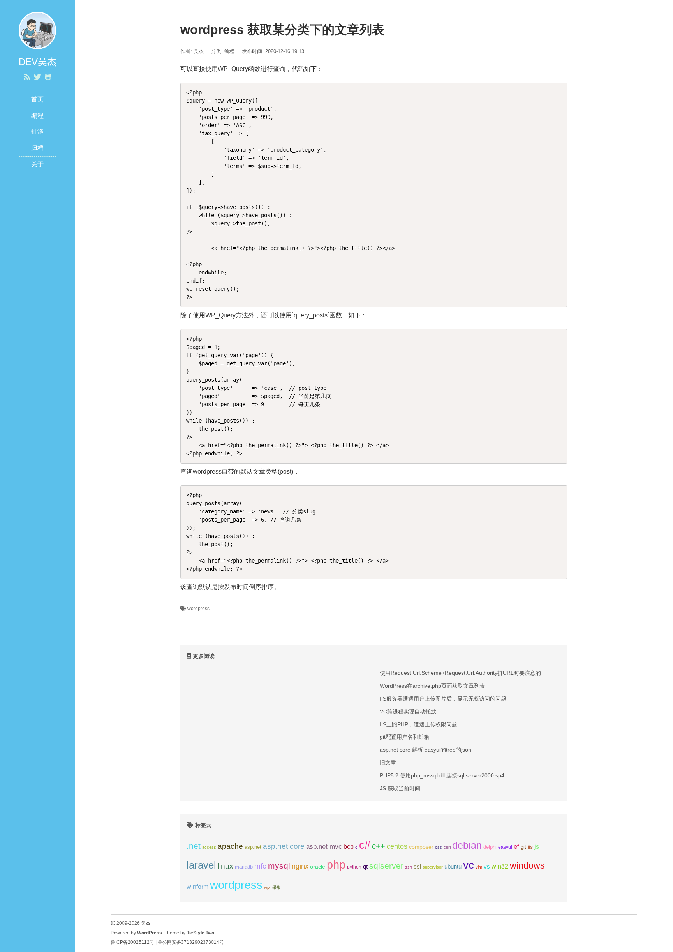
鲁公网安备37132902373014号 (191, 942)
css (438, 847)
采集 (276, 887)
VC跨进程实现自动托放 (408, 711)
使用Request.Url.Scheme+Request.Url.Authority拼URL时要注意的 (460, 673)
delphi (490, 847)
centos (397, 846)
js (536, 846)
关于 (37, 164)
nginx (300, 866)
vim (479, 867)
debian (467, 845)
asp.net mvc (324, 846)
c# (364, 845)
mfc (260, 866)
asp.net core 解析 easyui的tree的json (425, 750)
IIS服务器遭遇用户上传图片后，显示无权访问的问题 (443, 698)
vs (487, 867)
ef (516, 846)
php (336, 864)
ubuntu (453, 867)
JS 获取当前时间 (400, 788)
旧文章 (388, 762)
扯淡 (37, 131)
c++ (378, 846)
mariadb (244, 867)
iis (530, 847)
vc (468, 864)
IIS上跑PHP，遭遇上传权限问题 (418, 724)
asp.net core (284, 846)
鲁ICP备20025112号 (132, 942)
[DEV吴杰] (37, 30)
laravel (201, 865)
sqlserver (386, 866)
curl (447, 847)
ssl (417, 867)
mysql (279, 865)
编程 (37, 115)
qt (365, 867)
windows (527, 865)
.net (194, 845)
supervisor (433, 867)
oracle (317, 867)
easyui (505, 847)
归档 (37, 148)
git (523, 847)
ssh (408, 867)
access (209, 847)
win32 (500, 866)
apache (230, 846)
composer (421, 847)
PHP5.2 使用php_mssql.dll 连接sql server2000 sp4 (442, 775)
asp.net (253, 847)
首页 (37, 99)
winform (197, 886)
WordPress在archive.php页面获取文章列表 (432, 686)
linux (225, 866)
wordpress (198, 608)
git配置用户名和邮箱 (404, 737)
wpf (267, 887)
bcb (349, 846)
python (354, 867)
